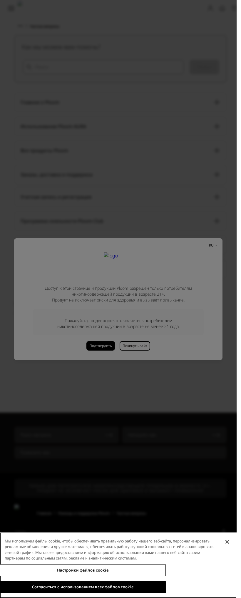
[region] (118, 565)
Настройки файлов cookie (83, 570)
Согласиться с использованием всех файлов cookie (83, 586)
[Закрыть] (227, 541)
